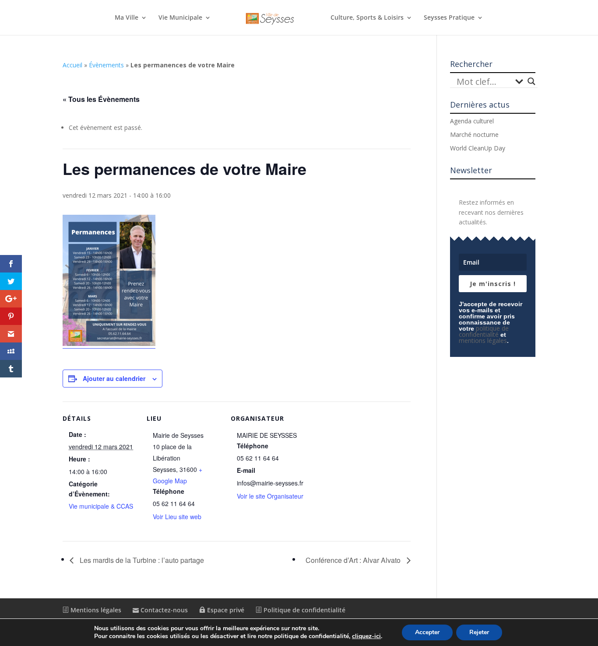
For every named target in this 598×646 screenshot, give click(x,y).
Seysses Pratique (449, 17)
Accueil (72, 65)
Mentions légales (95, 610)
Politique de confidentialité (303, 610)
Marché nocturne (474, 134)
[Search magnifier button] (531, 81)
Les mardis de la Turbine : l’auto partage (141, 560)
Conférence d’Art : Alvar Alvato (354, 560)
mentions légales (483, 340)
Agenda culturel (472, 121)
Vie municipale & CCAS (101, 506)
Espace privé (224, 610)
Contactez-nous (163, 610)
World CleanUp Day (477, 148)
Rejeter (479, 632)
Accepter (427, 632)
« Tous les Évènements (101, 99)
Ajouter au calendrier (114, 378)
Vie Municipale (180, 17)
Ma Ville (126, 17)
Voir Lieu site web (177, 516)
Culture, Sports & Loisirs (367, 17)
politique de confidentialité (484, 331)
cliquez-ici (366, 636)
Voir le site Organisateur (270, 496)
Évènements (106, 65)
